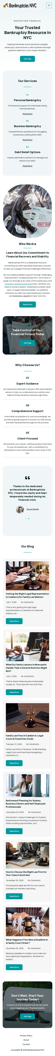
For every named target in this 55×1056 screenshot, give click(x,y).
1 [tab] (26, 518)
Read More (14, 621)
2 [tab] (29, 518)
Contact (26, 1044)
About (26, 1039)
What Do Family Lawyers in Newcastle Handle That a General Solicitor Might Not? (26, 668)
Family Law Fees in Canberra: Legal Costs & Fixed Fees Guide (24, 737)
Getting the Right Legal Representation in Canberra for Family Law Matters (27, 595)
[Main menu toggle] (49, 5)
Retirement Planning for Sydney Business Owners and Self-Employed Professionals (25, 803)
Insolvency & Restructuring (17, 283)
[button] (27, 343)
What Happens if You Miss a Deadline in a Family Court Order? (27, 941)
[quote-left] (27, 477)
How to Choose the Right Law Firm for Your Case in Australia (26, 873)
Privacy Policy (26, 1035)
